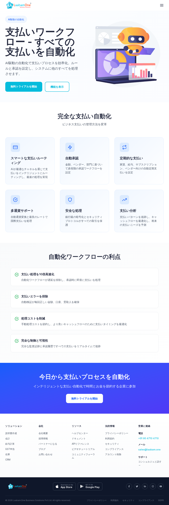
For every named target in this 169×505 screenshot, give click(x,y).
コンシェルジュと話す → (149, 463)
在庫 (7, 454)
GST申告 (10, 449)
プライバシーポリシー (116, 433)
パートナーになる (48, 443)
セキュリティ (112, 443)
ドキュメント (79, 438)
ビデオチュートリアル (83, 449)
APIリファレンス (80, 443)
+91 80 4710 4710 (148, 438)
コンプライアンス (114, 449)
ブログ (42, 449)
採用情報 (43, 438)
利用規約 (109, 438)
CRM (7, 459)
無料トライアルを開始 (24, 86)
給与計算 (10, 443)
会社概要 (43, 433)
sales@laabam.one (149, 449)
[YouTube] (161, 486)
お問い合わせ (45, 454)
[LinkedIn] (145, 486)
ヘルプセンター (80, 433)
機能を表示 (57, 86)
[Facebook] (129, 486)
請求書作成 (11, 433)
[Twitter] (137, 486)
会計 (7, 438)
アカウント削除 (113, 454)
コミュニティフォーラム (83, 456)
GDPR (161, 500)
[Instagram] (153, 486)
